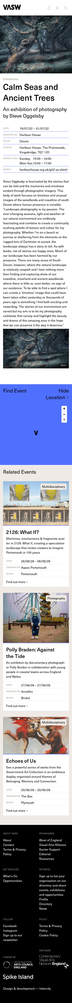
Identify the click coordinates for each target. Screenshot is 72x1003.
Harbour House (30, 134)
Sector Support (49, 849)
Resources (46, 858)
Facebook (10, 925)
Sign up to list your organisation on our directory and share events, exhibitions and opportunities (52, 885)
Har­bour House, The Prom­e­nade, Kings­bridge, (42, 149)
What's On (10, 876)
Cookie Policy (48, 935)
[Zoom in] (64, 408)
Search (66, 7)
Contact (8, 844)
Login (57, 7)
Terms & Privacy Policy (14, 851)
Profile (43, 899)
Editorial (45, 854)
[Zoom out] (64, 414)
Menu (49, 7)
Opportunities (12, 880)
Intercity (45, 988)
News (43, 908)
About (7, 840)
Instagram (10, 930)
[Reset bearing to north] (64, 420)
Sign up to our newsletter (12, 937)
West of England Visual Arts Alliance (52, 842)
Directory (45, 903)
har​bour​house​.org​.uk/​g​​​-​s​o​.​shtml (43, 169)
